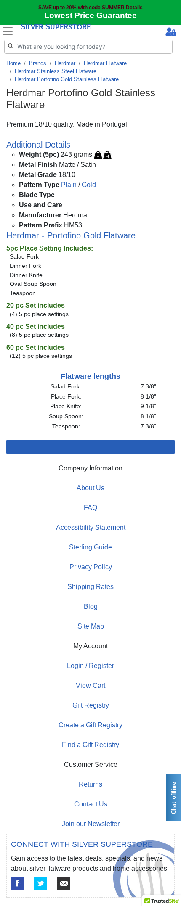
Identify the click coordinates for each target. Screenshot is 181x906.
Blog (91, 606)
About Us (90, 487)
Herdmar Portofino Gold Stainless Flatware (67, 79)
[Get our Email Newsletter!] (63, 883)
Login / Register (90, 665)
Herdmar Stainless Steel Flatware (55, 71)
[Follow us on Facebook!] (17, 883)
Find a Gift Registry (90, 744)
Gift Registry (90, 705)
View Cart (90, 685)
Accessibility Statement (90, 527)
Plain (69, 184)
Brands (37, 63)
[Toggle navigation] (7, 31)
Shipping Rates (90, 586)
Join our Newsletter (91, 823)
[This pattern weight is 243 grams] (103, 154)
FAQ (90, 507)
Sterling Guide (90, 547)
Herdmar (65, 63)
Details (134, 7)
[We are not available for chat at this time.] (173, 797)
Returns (90, 784)
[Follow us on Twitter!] (40, 883)
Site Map (90, 626)
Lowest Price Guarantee (90, 15)
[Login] (171, 32)
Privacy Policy (90, 567)
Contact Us (90, 804)
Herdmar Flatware (105, 63)
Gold (89, 184)
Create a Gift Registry (90, 725)
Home (13, 63)
